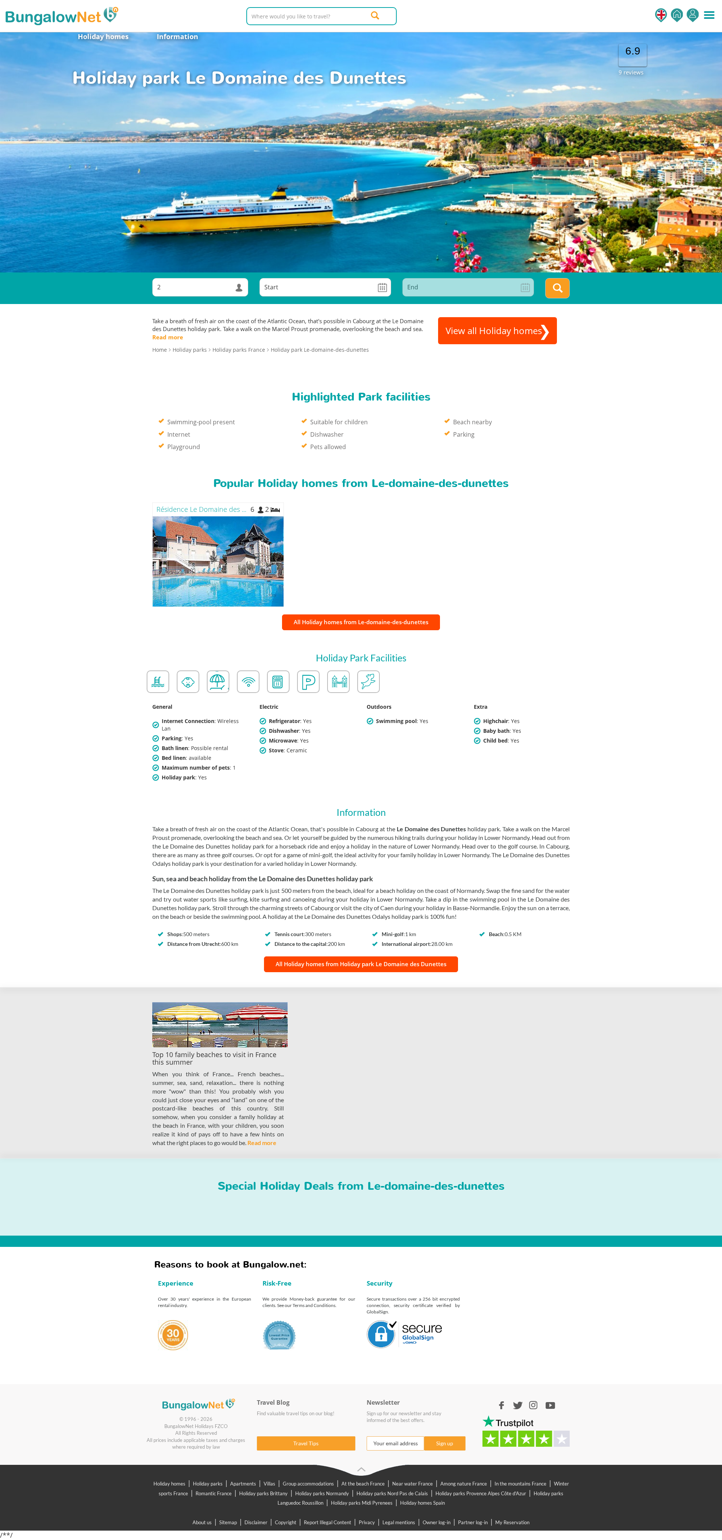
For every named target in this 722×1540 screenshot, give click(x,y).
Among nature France (463, 1484)
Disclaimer (255, 1522)
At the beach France (363, 1484)
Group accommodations (308, 1484)
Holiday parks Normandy (322, 1493)
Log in (693, 15)
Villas (269, 1484)
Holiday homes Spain (422, 1503)
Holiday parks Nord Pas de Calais (392, 1493)
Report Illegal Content (327, 1522)
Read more (167, 337)
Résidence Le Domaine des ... (201, 509)
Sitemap (228, 1522)
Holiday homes (103, 36)
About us (202, 1522)
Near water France (412, 1484)
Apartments (243, 1484)
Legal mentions (398, 1522)
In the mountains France (520, 1484)
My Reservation (512, 1522)
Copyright (285, 1522)
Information (177, 36)
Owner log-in (436, 1522)
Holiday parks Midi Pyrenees (362, 1503)
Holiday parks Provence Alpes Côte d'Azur (480, 1493)
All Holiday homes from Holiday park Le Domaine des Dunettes (361, 964)
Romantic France (214, 1493)
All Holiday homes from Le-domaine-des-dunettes (361, 622)
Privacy (367, 1522)
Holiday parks (208, 1484)
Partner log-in (473, 1522)
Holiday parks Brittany (263, 1493)
